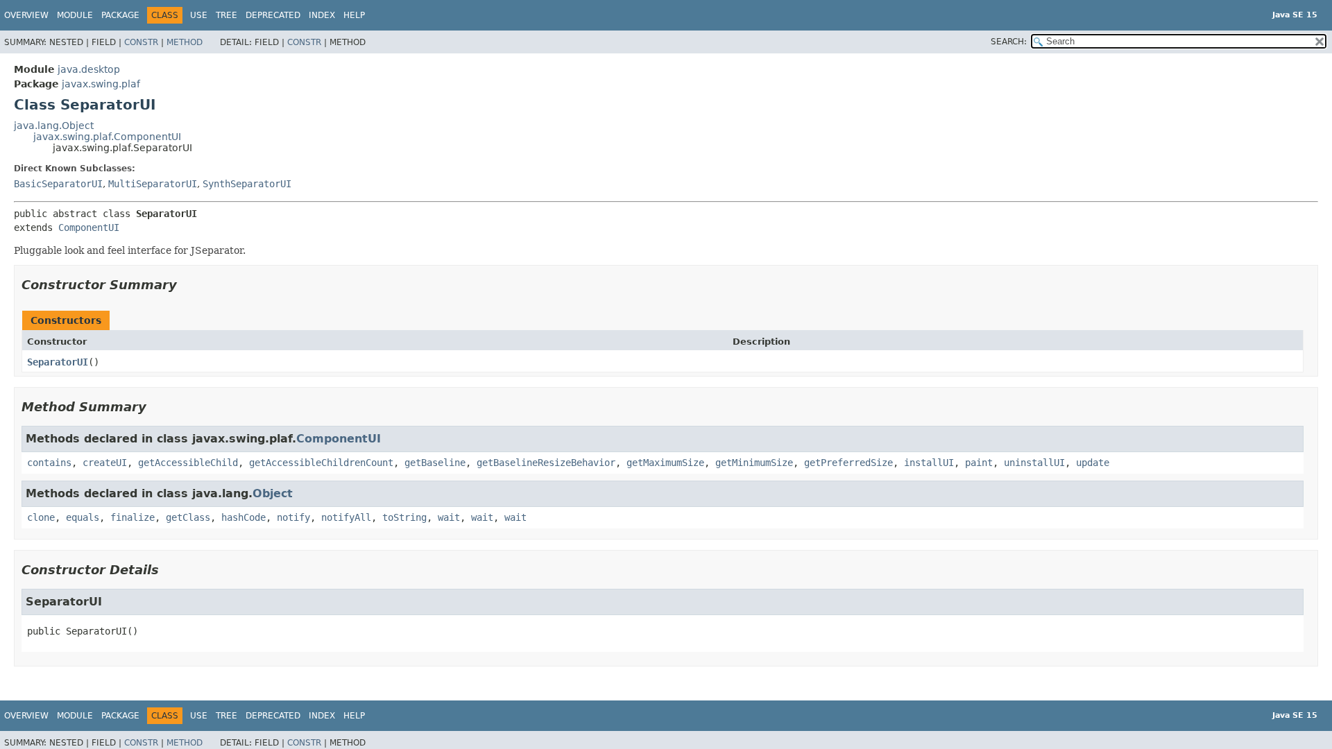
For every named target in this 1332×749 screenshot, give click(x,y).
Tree (226, 15)
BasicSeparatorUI (58, 183)
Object (273, 493)
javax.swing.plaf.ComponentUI (107, 136)
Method (184, 42)
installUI (929, 462)
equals (82, 517)
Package (120, 15)
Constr (141, 42)
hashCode (243, 517)
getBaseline (435, 462)
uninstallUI (1034, 462)
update (1092, 462)
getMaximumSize (665, 462)
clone (41, 517)
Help (354, 15)
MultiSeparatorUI (152, 183)
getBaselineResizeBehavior (546, 462)
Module (75, 15)
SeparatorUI (57, 362)
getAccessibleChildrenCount (321, 462)
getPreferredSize (848, 462)
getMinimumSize (754, 462)
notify (293, 517)
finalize (132, 517)
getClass (188, 517)
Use (198, 15)
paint (979, 462)
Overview (26, 15)
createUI (105, 462)
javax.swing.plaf (101, 83)
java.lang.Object (54, 125)
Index (322, 15)
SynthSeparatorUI (247, 183)
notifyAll (346, 517)
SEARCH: (1009, 41)
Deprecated (273, 15)
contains (49, 462)
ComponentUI (88, 227)
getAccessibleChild (188, 462)
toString (404, 517)
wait (449, 517)
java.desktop (89, 69)
